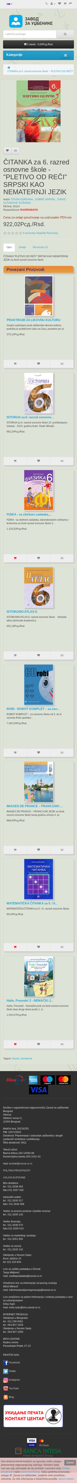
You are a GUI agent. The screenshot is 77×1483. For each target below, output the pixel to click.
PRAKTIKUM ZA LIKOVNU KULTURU (33, 320)
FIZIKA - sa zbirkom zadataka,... (29, 514)
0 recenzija (29, 233)
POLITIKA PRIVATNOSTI (16, 1170)
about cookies (66, 1478)
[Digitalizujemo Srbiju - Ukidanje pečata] (33, 1415)
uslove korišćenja (30, 1471)
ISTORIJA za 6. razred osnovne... (30, 417)
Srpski (15, 1058)
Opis (9, 247)
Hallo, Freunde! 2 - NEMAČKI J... (30, 1000)
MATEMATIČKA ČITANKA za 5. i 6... (32, 903)
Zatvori (70, 1462)
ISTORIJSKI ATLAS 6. (22, 611)
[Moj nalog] (53, 3)
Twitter (12, 1371)
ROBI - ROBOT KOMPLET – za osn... (33, 709)
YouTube (14, 1388)
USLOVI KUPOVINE (14, 1177)
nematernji (26, 1058)
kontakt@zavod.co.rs (20, 1163)
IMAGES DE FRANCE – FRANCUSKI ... (35, 806)
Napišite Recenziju (47, 233)
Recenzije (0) (40, 247)
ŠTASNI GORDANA (22, 199)
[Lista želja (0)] (59, 3)
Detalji (22, 247)
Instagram (14, 1379)
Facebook (14, 1362)
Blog (11, 1397)
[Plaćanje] (70, 3)
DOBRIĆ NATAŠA (45, 199)
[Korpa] (65, 3)
